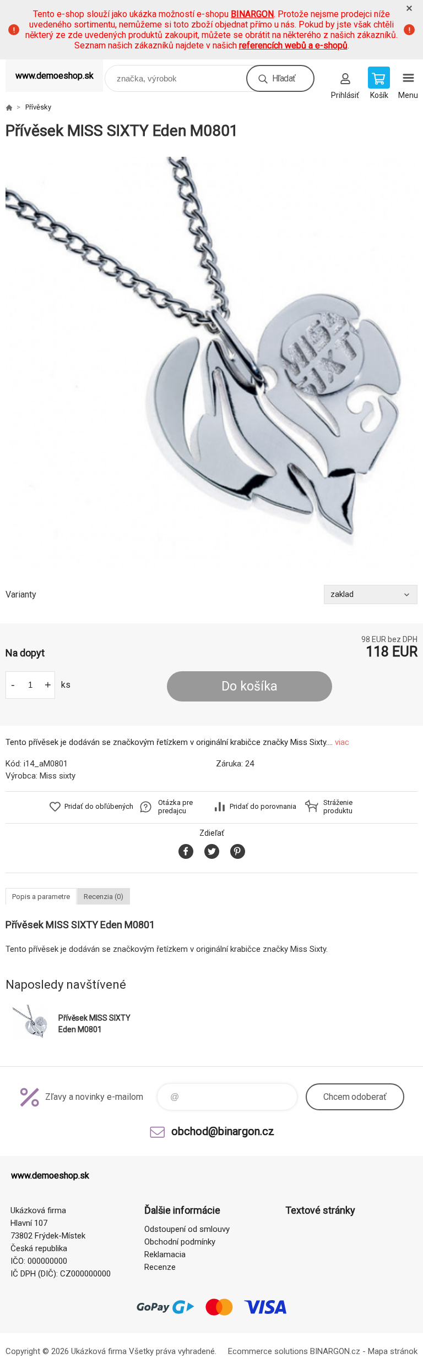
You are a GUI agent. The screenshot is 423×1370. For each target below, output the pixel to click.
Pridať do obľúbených (98, 806)
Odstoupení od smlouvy (187, 1229)
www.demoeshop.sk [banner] (54, 75)
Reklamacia (165, 1254)
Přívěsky (38, 107)
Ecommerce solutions (268, 1351)
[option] (211, 362)
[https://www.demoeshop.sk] (9, 107)
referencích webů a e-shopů (293, 45)
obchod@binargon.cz (222, 1131)
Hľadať (283, 78)
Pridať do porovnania (263, 806)
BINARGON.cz (335, 1351)
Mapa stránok (392, 1351)
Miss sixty (57, 776)
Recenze (160, 1267)
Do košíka (249, 686)
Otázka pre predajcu (175, 806)
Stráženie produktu (337, 806)
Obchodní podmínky (179, 1242)
